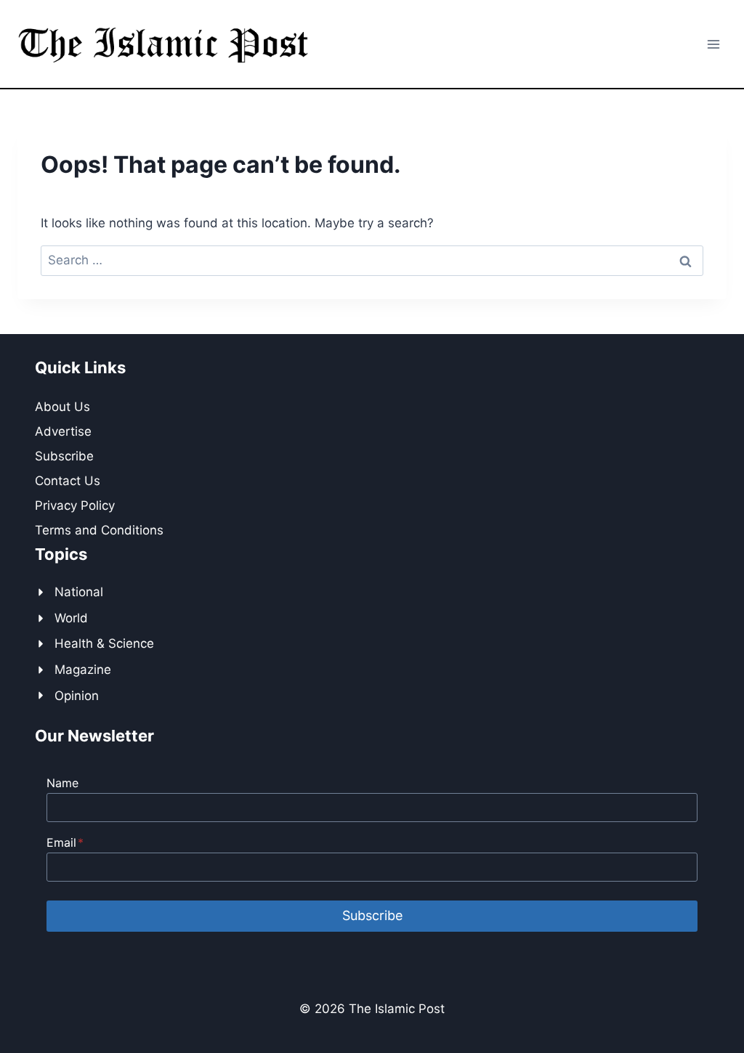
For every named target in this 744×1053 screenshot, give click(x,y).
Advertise (63, 431)
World (71, 618)
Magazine (82, 669)
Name (62, 783)
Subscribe (64, 456)
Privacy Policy (75, 505)
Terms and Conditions (99, 530)
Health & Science (104, 643)
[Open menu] (713, 44)
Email (65, 842)
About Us (62, 406)
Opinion (76, 695)
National (78, 592)
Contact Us (67, 480)
